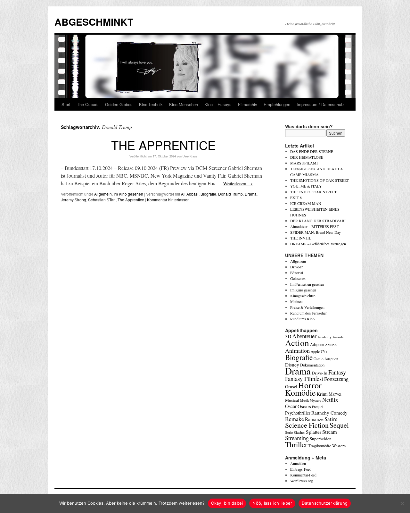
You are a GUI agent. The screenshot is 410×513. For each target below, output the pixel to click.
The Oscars (88, 104)
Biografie (208, 194)
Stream (329, 431)
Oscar (291, 406)
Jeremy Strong (73, 199)
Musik (304, 400)
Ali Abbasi (190, 194)
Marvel (335, 394)
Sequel (339, 425)
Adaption (317, 344)
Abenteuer (304, 336)
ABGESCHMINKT (93, 22)
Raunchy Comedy (329, 412)
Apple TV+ (319, 351)
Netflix (330, 399)
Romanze (314, 419)
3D (288, 336)
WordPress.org (301, 480)
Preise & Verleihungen (307, 307)
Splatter (313, 432)
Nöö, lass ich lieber (272, 503)
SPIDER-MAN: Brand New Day (315, 232)
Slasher (299, 432)
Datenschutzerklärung (325, 503)
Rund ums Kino (302, 318)
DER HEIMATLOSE (306, 157)
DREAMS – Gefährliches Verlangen (318, 243)
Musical (292, 400)
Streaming (297, 438)
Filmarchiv (247, 104)
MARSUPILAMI (304, 162)
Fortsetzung (336, 379)
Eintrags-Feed (300, 469)
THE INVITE (300, 237)
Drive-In (296, 266)
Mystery (315, 400)
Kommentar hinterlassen (168, 199)
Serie (289, 432)
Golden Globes (119, 104)
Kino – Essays (218, 104)
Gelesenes (298, 278)
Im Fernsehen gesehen (307, 284)
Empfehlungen (277, 104)
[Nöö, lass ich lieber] (402, 503)
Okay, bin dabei (227, 503)
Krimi (322, 394)
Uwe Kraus (190, 156)
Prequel (317, 406)
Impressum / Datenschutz (321, 104)
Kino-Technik (151, 104)
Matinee (296, 301)
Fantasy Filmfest (304, 379)
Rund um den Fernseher (308, 312)
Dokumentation (312, 365)
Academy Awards (330, 336)
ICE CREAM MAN (305, 203)
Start (66, 104)
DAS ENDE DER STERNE (311, 151)
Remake (294, 419)
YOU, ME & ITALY (306, 186)
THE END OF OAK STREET (313, 191)
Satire (331, 419)
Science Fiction (307, 425)
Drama (251, 194)
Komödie (300, 392)
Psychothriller (297, 413)
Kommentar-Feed (303, 474)
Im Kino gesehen (128, 194)
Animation (297, 350)
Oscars (304, 406)
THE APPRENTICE (163, 145)
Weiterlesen (238, 183)
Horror (310, 385)
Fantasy (337, 372)
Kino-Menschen (183, 104)
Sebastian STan (102, 199)
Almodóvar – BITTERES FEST (314, 226)
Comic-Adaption (326, 358)
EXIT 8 (296, 197)
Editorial (296, 272)
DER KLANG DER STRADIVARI (318, 220)
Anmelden (298, 463)
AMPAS (331, 344)
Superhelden (321, 439)
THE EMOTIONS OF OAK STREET (319, 180)
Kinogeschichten (303, 295)
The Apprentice (131, 199)
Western (339, 446)
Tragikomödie (319, 446)
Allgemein (103, 194)
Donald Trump (230, 194)
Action (297, 343)
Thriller (296, 444)
